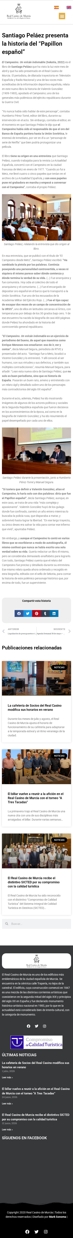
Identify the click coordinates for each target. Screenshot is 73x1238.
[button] (62, 16)
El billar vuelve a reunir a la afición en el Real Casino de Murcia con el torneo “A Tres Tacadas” (35, 798)
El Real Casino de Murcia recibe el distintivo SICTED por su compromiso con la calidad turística (34, 882)
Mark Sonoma (57, 1216)
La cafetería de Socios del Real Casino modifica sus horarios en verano (35, 708)
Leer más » (7, 1077)
